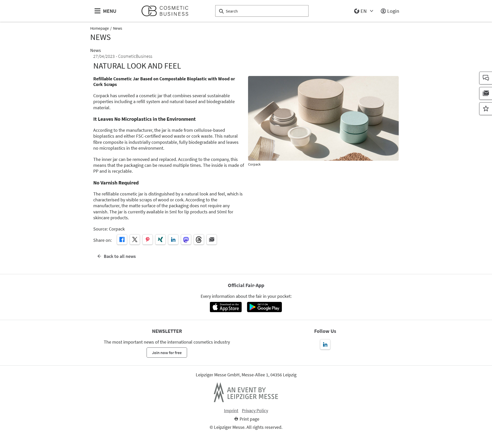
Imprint (231, 410)
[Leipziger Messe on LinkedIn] (325, 344)
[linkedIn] (173, 239)
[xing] (160, 239)
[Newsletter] (485, 93)
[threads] (199, 239)
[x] (135, 239)
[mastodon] (186, 239)
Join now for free (167, 352)
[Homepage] (167, 11)
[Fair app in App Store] (225, 307)
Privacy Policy (255, 410)
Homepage (99, 28)
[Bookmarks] (485, 108)
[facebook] (122, 239)
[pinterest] (147, 239)
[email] (212, 239)
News (117, 28)
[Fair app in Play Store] (264, 307)
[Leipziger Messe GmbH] (246, 392)
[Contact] (485, 78)
